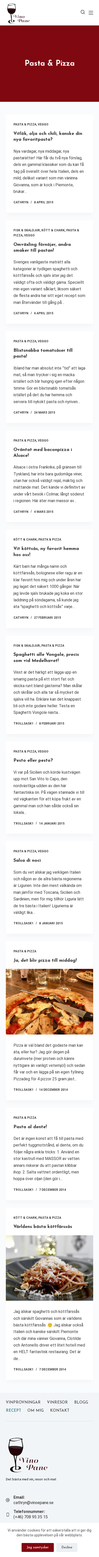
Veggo (43, 124)
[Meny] (91, 12)
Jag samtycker (38, 1547)
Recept (13, 1411)
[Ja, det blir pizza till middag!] (49, 1001)
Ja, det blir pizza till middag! (45, 960)
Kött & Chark (53, 230)
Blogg (81, 1403)
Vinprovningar (23, 1403)
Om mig (35, 1411)
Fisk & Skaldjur (26, 230)
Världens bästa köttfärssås (42, 1227)
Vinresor (57, 1403)
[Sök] (83, 12)
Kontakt (59, 1411)
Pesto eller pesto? (33, 760)
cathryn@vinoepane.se (33, 1502)
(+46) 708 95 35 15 (30, 1516)
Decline (66, 1547)
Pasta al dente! (30, 1127)
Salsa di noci (27, 860)
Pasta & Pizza (24, 124)
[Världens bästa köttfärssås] (49, 1268)
